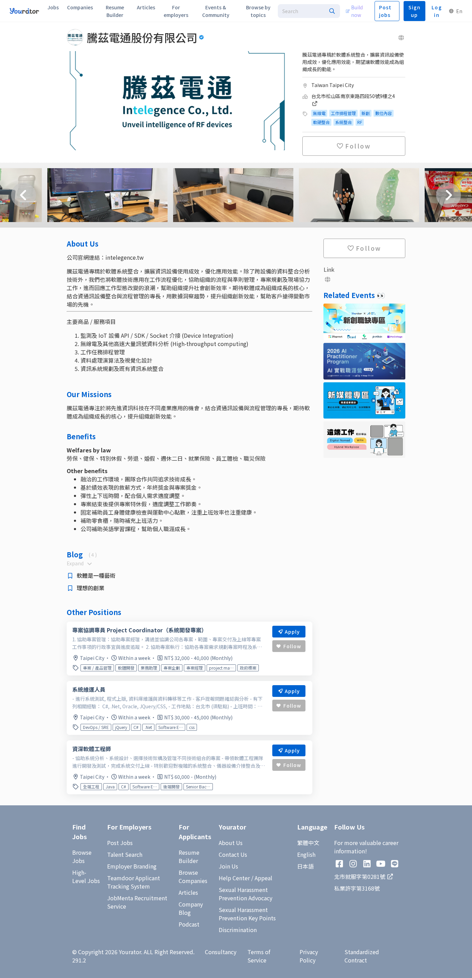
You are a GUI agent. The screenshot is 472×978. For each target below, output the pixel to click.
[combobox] (309, 11)
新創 (365, 113)
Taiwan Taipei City (332, 85)
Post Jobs (120, 842)
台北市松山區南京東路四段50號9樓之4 (353, 96)
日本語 (305, 866)
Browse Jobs (82, 856)
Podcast (189, 924)
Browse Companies (193, 876)
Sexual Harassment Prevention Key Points (247, 913)
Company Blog (191, 908)
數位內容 (383, 113)
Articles (188, 892)
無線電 (319, 113)
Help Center (234, 878)
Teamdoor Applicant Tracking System (133, 882)
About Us (231, 842)
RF (359, 122)
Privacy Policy (309, 956)
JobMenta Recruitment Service (137, 902)
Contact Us (233, 854)
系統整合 (343, 122)
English (306, 854)
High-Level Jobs (86, 876)
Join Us (228, 866)
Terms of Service (258, 956)
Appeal (263, 878)
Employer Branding (132, 866)
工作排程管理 (343, 113)
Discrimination (238, 930)
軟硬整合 (321, 122)
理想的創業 (90, 588)
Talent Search (124, 854)
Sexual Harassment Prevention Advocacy (245, 893)
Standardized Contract (361, 956)
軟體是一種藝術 (96, 575)
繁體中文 (308, 842)
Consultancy (220, 952)
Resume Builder (189, 856)
